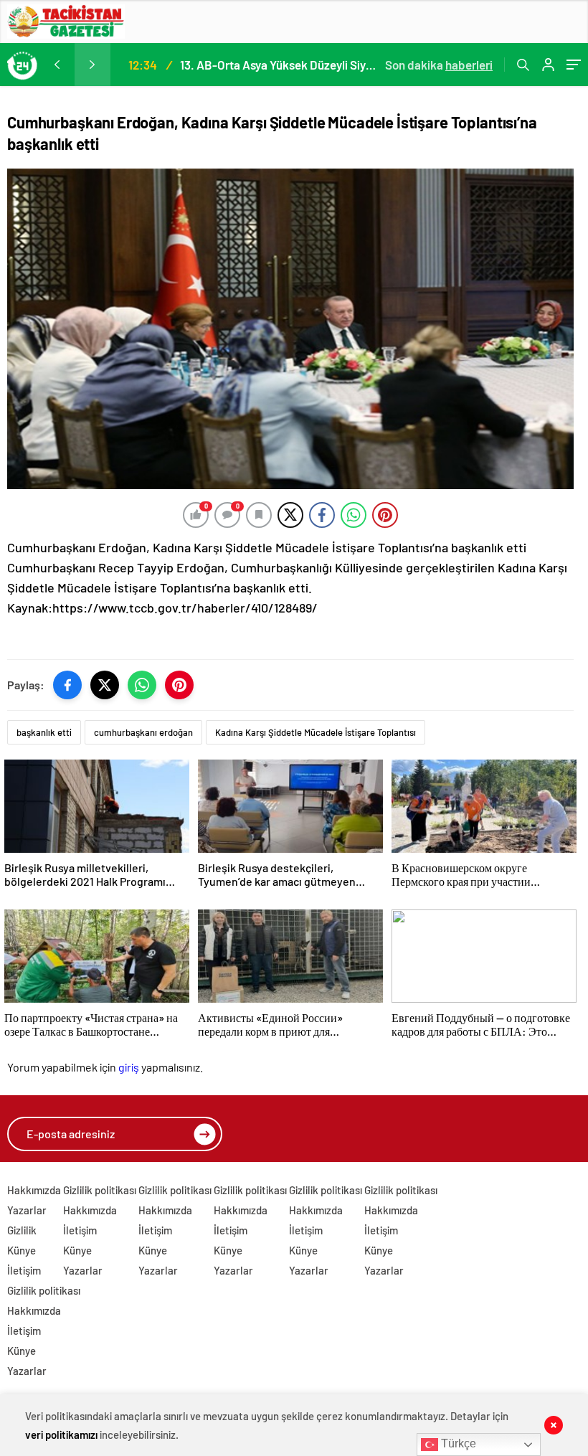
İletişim (24, 1270)
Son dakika (439, 64)
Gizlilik (22, 1230)
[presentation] (57, 64)
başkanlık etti (44, 732)
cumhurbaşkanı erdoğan (143, 732)
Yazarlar (27, 1210)
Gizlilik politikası (99, 1189)
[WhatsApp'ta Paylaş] (142, 685)
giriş (128, 1067)
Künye (21, 1250)
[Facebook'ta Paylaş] (67, 685)
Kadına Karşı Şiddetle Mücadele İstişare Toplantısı (315, 732)
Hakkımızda (34, 1189)
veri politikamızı (61, 1434)
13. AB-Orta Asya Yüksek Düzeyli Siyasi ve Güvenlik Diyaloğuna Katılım (280, 64)
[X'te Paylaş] (104, 685)
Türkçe (457, 1443)
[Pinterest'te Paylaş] (179, 685)
